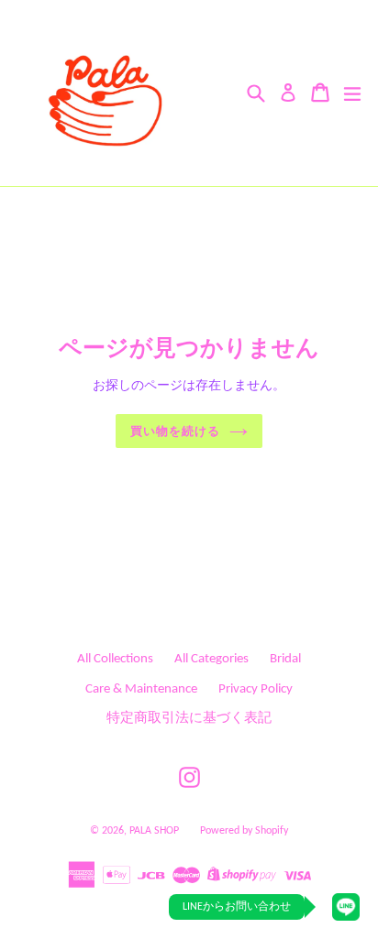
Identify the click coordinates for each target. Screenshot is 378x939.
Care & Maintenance (141, 689)
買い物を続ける (175, 431)
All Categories (211, 659)
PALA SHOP (154, 830)
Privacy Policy (255, 689)
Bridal (285, 659)
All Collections (115, 659)
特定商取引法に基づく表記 (189, 719)
